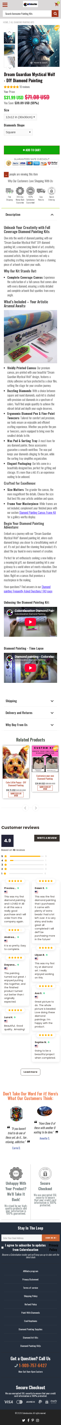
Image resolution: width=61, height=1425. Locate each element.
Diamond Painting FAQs (30, 1346)
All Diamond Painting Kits (22, 22)
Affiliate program (30, 1271)
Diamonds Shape (14, 125)
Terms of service (30, 1287)
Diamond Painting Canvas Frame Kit (37, 512)
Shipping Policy (30, 1296)
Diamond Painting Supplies (30, 1329)
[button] (17, 87)
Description (13, 214)
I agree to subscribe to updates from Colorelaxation (31, 1247)
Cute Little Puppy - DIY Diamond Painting (16, 783)
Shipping (11, 700)
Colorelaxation (27, 1413)
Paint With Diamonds (30, 1312)
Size (6, 110)
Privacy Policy (53, 1247)
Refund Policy (31, 1304)
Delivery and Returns (19, 712)
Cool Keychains (30, 1321)
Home (5, 22)
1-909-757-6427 (32, 1365)
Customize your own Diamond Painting (45, 777)
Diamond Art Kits (30, 1337)
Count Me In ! (50, 1237)
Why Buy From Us (16, 724)
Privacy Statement (30, 1279)
